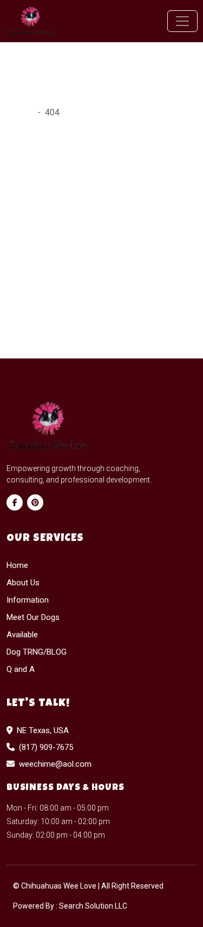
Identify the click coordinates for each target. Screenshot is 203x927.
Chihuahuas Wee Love (59, 886)
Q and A (20, 669)
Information (27, 600)
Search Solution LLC (93, 906)
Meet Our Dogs (33, 617)
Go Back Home (34, 308)
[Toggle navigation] (182, 21)
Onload (19, 112)
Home (17, 565)
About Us (23, 582)
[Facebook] (14, 502)
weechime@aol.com (55, 764)
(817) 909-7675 (46, 747)
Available (22, 634)
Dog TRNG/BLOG (36, 652)
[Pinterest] (35, 502)
